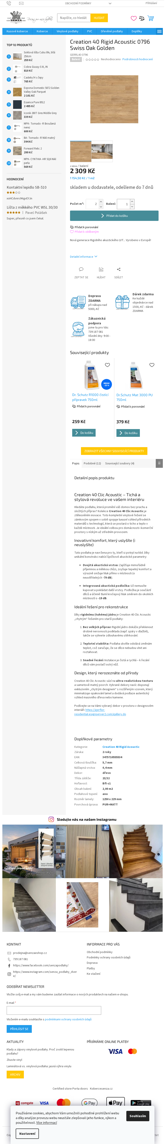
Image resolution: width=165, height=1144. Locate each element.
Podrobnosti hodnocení (137, 59)
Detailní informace (81, 257)
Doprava (92, 963)
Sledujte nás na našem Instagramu (86, 819)
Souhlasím (138, 1116)
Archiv (15, 1074)
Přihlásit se (19, 1029)
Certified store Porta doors (70, 1089)
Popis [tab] (75, 463)
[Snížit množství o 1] (132, 206)
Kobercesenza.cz (101, 1089)
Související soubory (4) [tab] (119, 463)
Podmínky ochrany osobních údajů (108, 957)
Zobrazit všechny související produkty (114, 451)
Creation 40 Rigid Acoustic (120, 747)
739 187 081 (20, 959)
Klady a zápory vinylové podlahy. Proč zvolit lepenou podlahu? (40, 1052)
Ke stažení (93, 974)
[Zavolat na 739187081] (13, 3)
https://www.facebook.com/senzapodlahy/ (41, 965)
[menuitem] (17, 31)
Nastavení (27, 1133)
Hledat (99, 18)
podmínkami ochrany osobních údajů (68, 1019)
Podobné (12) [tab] (92, 463)
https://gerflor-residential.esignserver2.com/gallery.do (100, 712)
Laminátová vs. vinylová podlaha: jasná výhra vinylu (39, 1066)
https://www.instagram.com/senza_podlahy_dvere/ (45, 974)
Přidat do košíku (117, 215)
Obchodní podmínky (78, 3)
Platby (91, 968)
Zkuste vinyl (14, 1060)
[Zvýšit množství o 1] (132, 201)
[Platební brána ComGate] (24, 1103)
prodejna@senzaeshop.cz (30, 953)
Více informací (46, 1122)
